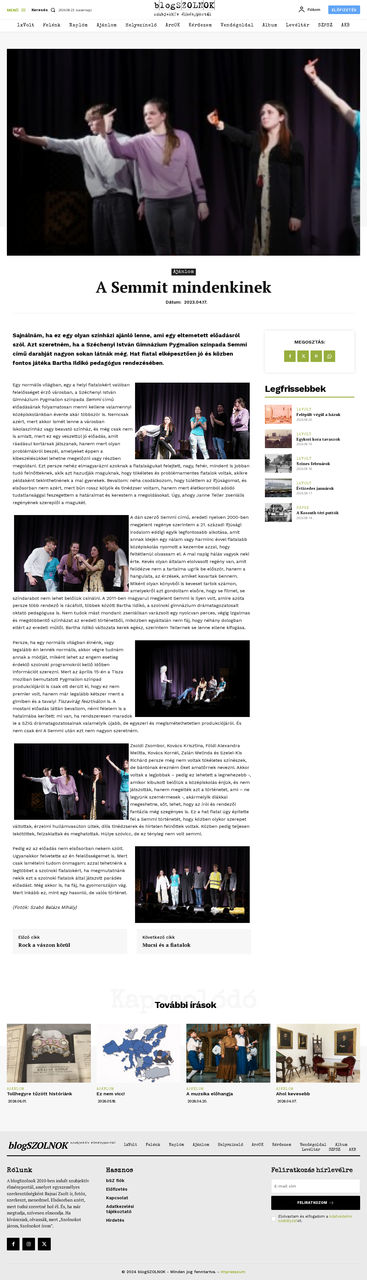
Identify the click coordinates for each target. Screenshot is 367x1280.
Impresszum (233, 1271)
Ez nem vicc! (111, 1093)
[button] (45, 10)
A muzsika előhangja (209, 1093)
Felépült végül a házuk (318, 414)
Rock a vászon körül (44, 945)
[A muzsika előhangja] (228, 1053)
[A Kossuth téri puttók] (278, 512)
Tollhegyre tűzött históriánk (39, 1093)
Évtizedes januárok (315, 488)
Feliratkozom (312, 1202)
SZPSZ (302, 508)
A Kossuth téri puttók (317, 512)
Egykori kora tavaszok (318, 439)
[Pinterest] (316, 356)
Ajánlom (183, 271)
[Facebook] (290, 356)
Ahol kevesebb (293, 1093)
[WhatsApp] (329, 356)
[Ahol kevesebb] (318, 1053)
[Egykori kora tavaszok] (278, 438)
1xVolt (304, 410)
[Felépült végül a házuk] (278, 414)
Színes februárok (313, 463)
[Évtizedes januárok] (278, 488)
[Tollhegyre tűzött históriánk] (49, 1053)
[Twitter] (303, 356)
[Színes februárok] (278, 463)
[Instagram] (28, 1244)
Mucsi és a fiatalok (166, 945)
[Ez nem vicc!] (139, 1053)
